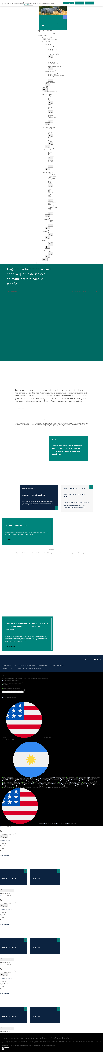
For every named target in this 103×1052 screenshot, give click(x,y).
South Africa (50, 242)
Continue (4, 737)
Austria (49, 173)
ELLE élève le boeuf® (53, 63)
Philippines (50, 160)
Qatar (49, 113)
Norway (49, 194)
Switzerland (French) (52, 205)
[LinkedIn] (98, 660)
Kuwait (49, 106)
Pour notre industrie (52, 74)
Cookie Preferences (60, 665)
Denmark (50, 179)
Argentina (50, 128)
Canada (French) (51, 221)
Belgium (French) (52, 176)
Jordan (49, 104)
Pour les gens (51, 62)
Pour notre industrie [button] (49, 71)
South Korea (50, 161)
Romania (50, 198)
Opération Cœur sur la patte (54, 50)
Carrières (44, 87)
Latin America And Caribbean (48, 127)
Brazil (49, 129)
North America (45, 219)
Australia (50, 151)
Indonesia (50, 152)
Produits (4, 843)
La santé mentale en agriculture (54, 66)
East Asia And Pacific (47, 149)
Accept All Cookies (90, 3)
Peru (49, 140)
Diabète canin (5, 846)
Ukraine (49, 209)
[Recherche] (96, 292)
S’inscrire (9, 539)
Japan (49, 153)
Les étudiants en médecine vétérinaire (56, 75)
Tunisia (49, 116)
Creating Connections (52, 54)
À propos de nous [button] (43, 35)
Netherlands (50, 192)
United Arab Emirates (52, 117)
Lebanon (50, 107)
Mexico (49, 137)
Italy (49, 191)
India (49, 232)
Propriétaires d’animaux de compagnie (47, 33)
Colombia (50, 132)
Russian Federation (52, 202)
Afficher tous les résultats (8, 891)
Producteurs (42, 31)
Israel (49, 100)
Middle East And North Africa (48, 94)
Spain (49, 203)
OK (3, 1047)
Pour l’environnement (50, 82)
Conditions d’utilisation (6, 665)
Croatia (49, 177)
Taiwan (49, 162)
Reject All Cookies (79, 3)
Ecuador (49, 133)
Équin (3, 848)
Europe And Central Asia (47, 172)
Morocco (50, 108)
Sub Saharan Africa (46, 240)
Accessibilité (52, 665)
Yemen (49, 119)
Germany (50, 183)
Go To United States (46, 737)
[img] (53, 11)
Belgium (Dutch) (51, 174)
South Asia (44, 231)
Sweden (49, 204)
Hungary (50, 189)
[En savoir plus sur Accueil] (86, 459)
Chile (49, 131)
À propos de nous (46, 38)
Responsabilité (48, 44)
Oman (49, 109)
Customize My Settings (68, 3)
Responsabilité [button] (45, 41)
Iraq (48, 99)
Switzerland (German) (53, 207)
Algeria (49, 95)
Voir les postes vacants (11, 646)
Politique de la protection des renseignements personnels (24, 665)
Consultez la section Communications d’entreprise (13, 692)
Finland (49, 181)
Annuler (6, 1047)
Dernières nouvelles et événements (49, 39)
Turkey (49, 208)
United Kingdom (51, 211)
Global (43, 250)
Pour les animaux (51, 49)
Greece (49, 187)
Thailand (50, 164)
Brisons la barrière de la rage (54, 52)
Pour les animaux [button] (49, 47)
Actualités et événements (7, 851)
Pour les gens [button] (48, 60)
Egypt (49, 98)
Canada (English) (51, 220)
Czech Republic (51, 178)
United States (51, 223)
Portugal (49, 196)
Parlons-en (50, 78)
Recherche (42, 263)
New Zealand (51, 156)
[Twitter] (100, 660)
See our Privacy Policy (28, 4)
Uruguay (50, 141)
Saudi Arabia (50, 115)
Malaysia (50, 154)
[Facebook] (95, 660)
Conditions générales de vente (42, 665)
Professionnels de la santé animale (46, 30)
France (49, 182)
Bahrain (49, 96)
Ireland (49, 190)
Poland (49, 195)
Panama (49, 139)
